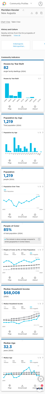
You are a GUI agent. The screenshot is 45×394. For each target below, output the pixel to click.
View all (17, 35)
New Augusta (8, 13)
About (35, 109)
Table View (15, 22)
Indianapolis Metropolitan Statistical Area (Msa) (19, 45)
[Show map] (41, 379)
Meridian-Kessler (12, 10)
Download (22, 109)
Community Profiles (19, 3)
